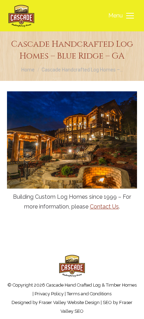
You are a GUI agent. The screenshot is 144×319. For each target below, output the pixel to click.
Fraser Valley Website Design (69, 302)
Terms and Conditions (89, 293)
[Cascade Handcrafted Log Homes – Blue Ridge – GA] (72, 140)
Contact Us (104, 206)
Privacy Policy (49, 293)
